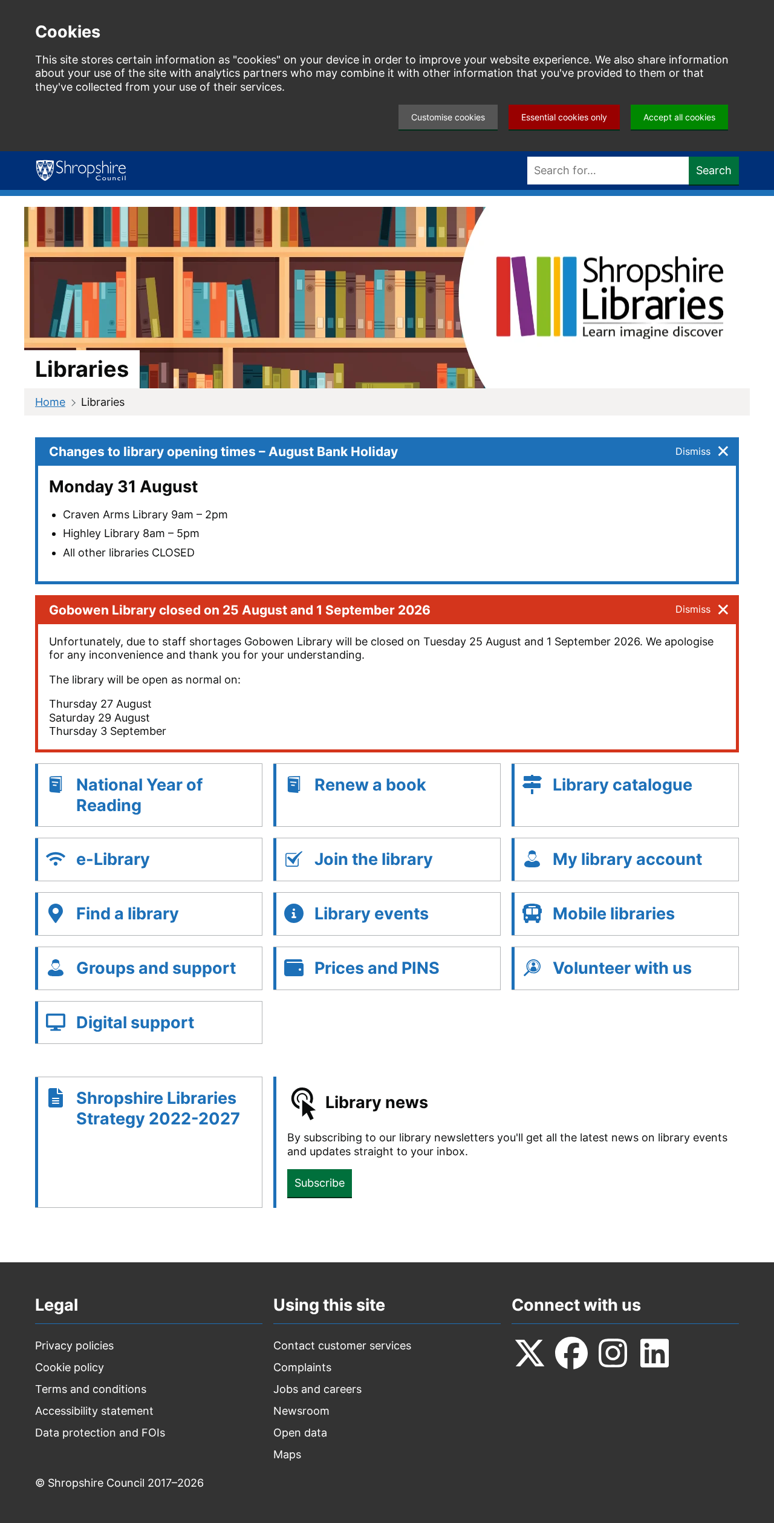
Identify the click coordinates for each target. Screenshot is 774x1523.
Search (714, 170)
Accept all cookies (679, 117)
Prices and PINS (377, 968)
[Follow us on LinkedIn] (655, 1353)
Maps (287, 1454)
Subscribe (319, 1182)
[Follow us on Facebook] (571, 1353)
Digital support (135, 1022)
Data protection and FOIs (100, 1432)
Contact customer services (342, 1345)
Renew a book (370, 785)
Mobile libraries (614, 914)
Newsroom (301, 1410)
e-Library (113, 859)
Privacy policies (74, 1345)
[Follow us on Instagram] (613, 1353)
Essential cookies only (564, 117)
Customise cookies (448, 117)
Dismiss (693, 451)
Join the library (373, 859)
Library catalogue (622, 785)
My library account (627, 859)
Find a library (127, 914)
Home (50, 402)
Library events (371, 914)
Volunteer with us (622, 968)
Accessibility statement (94, 1410)
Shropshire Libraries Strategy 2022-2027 (158, 1108)
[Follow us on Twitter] (530, 1353)
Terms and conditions (90, 1389)
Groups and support (156, 968)
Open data (300, 1432)
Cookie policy (69, 1367)
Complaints (302, 1367)
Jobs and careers (317, 1389)
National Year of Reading (139, 795)
